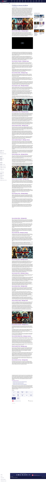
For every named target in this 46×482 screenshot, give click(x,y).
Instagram (3, 175)
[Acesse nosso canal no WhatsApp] (20, 475)
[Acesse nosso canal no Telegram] (22, 475)
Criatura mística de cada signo (26, 392)
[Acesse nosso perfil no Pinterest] (29, 475)
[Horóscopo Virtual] (4, 1)
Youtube (3, 173)
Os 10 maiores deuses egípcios (22, 395)
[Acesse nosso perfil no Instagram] (17, 475)
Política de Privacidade (3, 479)
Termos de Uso (2, 477)
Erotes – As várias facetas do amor (13, 395)
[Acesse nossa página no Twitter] (26, 475)
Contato (1, 474)
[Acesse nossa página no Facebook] (27, 475)
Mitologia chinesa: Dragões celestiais (18, 395)
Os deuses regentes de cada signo (18, 392)
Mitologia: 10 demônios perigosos (22, 392)
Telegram (3, 178)
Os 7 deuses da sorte (13, 392)
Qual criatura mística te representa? (31, 395)
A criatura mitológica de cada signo (18, 398)
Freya (27, 113)
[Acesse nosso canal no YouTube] (18, 475)
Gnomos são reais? (27, 395)
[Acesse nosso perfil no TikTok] (24, 475)
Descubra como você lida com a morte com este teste (20, 384)
